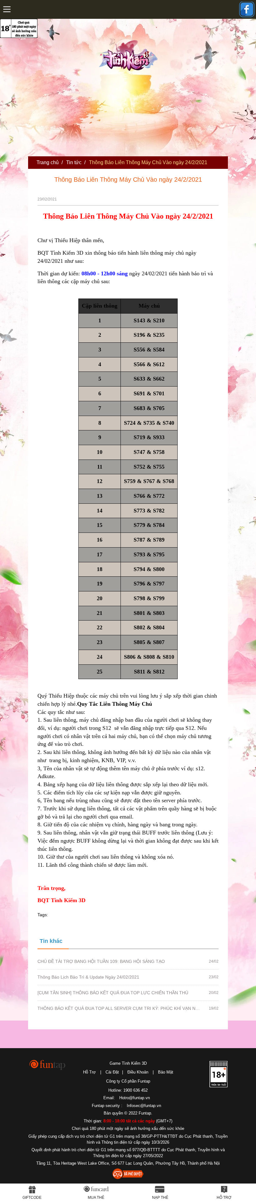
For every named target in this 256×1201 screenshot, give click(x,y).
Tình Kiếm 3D (130, 54)
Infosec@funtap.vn (144, 1105)
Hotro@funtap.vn (134, 1097)
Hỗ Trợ (89, 1072)
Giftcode (32, 1197)
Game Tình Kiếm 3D (128, 1063)
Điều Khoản (137, 1072)
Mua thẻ (96, 1197)
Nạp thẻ (160, 1197)
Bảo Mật (165, 1072)
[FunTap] (47, 1065)
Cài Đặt (112, 1072)
